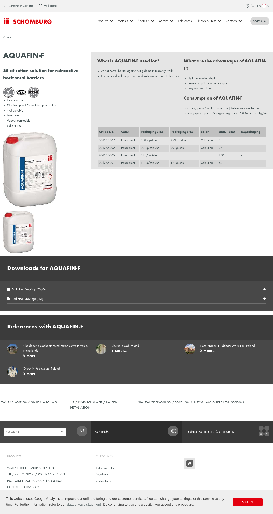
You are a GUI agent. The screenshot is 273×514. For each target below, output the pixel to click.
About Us (144, 21)
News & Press (207, 21)
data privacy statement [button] (84, 504)
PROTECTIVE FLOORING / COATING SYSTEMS (34, 481)
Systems (123, 21)
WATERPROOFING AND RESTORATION (30, 468)
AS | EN (256, 5)
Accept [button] (248, 502)
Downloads (102, 474)
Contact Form (103, 481)
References (185, 21)
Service (163, 21)
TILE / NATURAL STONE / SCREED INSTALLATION (36, 474)
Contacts (231, 21)
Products (102, 21)
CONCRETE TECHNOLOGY (23, 487)
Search (258, 21)
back (8, 37)
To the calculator (105, 468)
